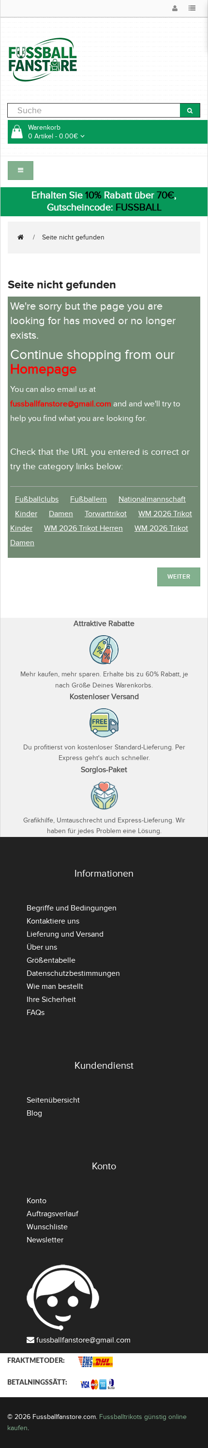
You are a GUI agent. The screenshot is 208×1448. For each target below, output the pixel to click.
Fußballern (88, 499)
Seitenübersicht (53, 1100)
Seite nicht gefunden (73, 237)
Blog (34, 1113)
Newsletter (45, 1240)
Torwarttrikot (106, 514)
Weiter (178, 577)
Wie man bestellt (55, 986)
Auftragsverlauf (52, 1214)
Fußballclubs (37, 499)
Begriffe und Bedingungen (72, 908)
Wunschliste (47, 1227)
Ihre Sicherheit (51, 999)
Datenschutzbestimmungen (73, 973)
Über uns (42, 947)
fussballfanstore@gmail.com (83, 1340)
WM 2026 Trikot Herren (83, 528)
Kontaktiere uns (53, 921)
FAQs (36, 1012)
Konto (36, 1201)
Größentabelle (51, 960)
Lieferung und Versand (65, 934)
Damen (61, 514)
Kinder (26, 514)
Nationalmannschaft (152, 499)
